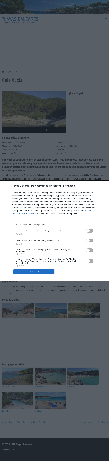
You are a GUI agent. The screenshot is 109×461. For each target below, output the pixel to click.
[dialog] (54, 230)
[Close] (103, 186)
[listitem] (54, 224)
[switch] (89, 231)
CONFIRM (34, 272)
